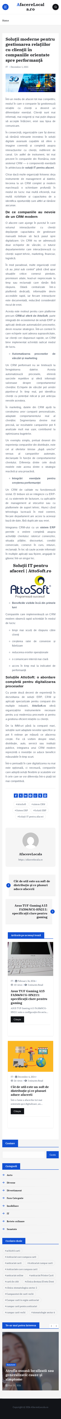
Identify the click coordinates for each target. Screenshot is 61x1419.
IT (7, 66)
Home (5, 20)
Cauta (53, 1154)
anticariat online (15, 1275)
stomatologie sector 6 (44, 1312)
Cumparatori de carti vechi (20, 1293)
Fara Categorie (15, 1198)
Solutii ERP (40, 810)
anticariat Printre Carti (42, 1275)
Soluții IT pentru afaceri (31, 816)
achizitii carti (13, 1250)
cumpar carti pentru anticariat (22, 1306)
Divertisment (14, 1190)
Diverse (11, 1182)
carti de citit (13, 1281)
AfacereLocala (30, 854)
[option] (30, 1361)
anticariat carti (14, 1263)
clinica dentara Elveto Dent (40, 1281)
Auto (9, 1175)
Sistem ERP (22, 810)
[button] (51, 1326)
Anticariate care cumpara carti (22, 1269)
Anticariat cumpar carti (41, 1263)
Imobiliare (13, 1205)
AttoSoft (21, 804)
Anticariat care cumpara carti (21, 1256)
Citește (17, 1019)
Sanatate (12, 1229)
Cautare (10, 1143)
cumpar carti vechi (16, 1312)
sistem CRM (39, 804)
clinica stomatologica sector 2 (22, 1287)
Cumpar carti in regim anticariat (23, 1300)
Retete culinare (16, 1221)
